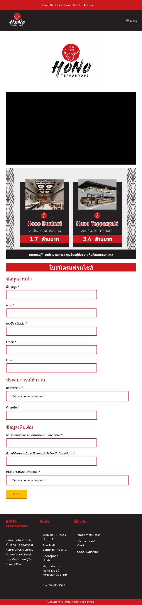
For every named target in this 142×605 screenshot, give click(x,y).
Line (9, 360)
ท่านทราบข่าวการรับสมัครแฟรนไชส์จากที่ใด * (34, 435)
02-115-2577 (57, 5)
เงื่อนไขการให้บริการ (88, 535)
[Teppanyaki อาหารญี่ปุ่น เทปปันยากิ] (17, 19)
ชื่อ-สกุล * (12, 287)
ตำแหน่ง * (12, 407)
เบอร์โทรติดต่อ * (16, 323)
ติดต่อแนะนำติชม (87, 552)
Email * (11, 342)
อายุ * (10, 305)
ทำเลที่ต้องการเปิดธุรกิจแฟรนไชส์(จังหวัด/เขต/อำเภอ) (40, 453)
